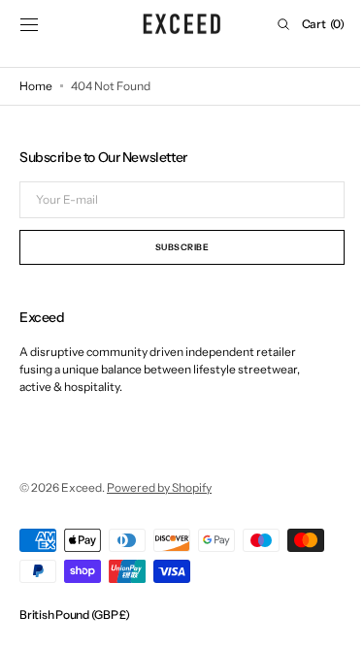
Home (35, 86)
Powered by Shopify (159, 487)
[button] (29, 24)
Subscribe (175, 247)
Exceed (81, 487)
